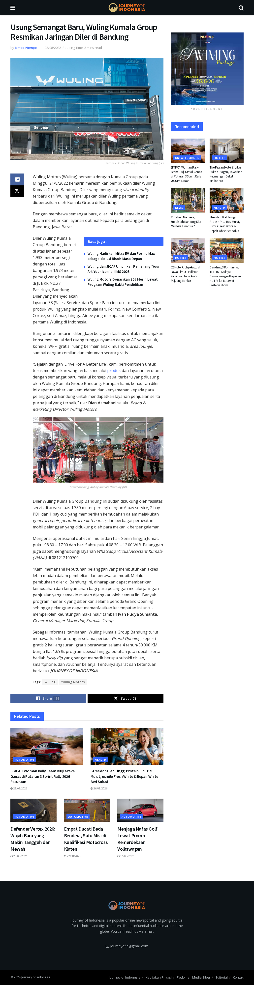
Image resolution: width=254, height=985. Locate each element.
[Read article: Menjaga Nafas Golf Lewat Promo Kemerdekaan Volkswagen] (140, 810)
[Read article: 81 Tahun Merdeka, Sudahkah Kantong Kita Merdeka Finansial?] (188, 200)
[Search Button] (241, 7)
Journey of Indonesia (124, 977)
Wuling (50, 682)
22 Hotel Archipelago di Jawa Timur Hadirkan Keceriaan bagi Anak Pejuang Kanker (185, 274)
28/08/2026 (20, 788)
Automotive (24, 759)
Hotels (219, 158)
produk (114, 370)
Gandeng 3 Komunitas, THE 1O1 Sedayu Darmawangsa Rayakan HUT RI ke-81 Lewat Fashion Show (225, 276)
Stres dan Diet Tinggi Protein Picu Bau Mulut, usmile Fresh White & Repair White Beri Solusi (124, 776)
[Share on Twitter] (17, 191)
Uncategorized (187, 158)
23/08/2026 (20, 856)
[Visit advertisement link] (207, 68)
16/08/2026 (127, 856)
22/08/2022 (53, 47)
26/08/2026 (100, 788)
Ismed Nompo (26, 47)
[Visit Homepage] (127, 7)
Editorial (222, 977)
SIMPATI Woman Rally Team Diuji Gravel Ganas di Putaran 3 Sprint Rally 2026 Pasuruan (42, 776)
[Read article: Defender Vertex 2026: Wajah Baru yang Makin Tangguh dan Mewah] (33, 810)
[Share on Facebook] (17, 179)
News (179, 207)
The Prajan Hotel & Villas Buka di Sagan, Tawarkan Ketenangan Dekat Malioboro (226, 174)
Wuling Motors (73, 682)
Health (100, 759)
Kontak (238, 977)
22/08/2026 (73, 856)
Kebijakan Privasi (159, 977)
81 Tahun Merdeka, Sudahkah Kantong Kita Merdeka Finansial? (186, 221)
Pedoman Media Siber (193, 977)
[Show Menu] (12, 7)
